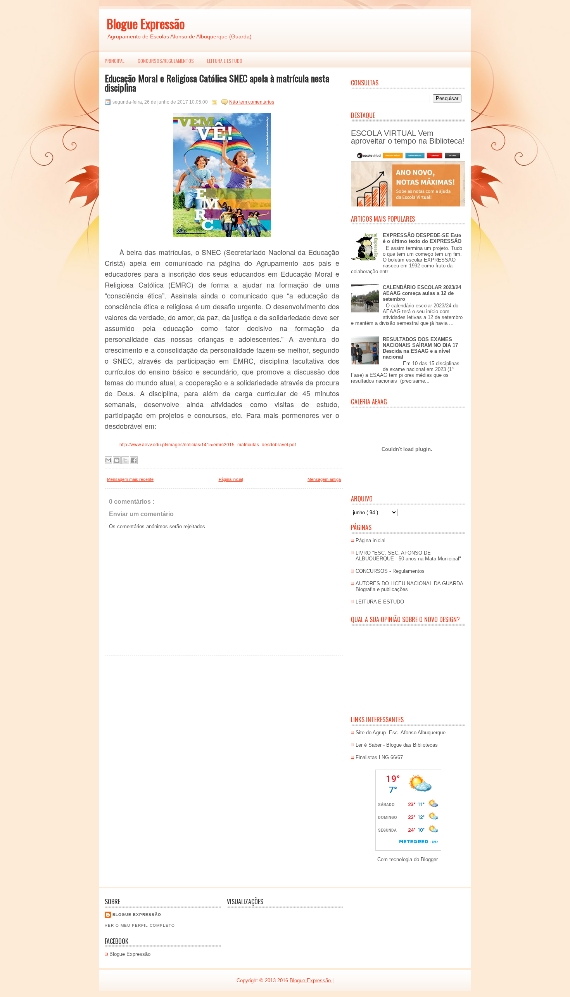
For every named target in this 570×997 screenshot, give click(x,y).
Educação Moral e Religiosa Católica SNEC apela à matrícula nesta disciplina (217, 82)
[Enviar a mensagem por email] (108, 460)
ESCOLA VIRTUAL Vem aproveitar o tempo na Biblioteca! (408, 137)
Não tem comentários (251, 102)
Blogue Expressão (146, 23)
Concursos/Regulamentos (166, 60)
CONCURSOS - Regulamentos (390, 571)
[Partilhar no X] (125, 460)
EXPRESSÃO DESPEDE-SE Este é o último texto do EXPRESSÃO (422, 238)
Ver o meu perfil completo (140, 925)
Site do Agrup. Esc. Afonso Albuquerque (401, 732)
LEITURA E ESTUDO (224, 60)
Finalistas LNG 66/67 (379, 757)
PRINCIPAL (114, 60)
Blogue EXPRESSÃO (136, 914)
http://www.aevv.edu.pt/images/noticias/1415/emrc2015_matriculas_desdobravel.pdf (207, 444)
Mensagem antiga (324, 479)
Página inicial (231, 479)
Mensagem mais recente (130, 479)
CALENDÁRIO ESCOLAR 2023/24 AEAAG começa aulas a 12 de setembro (422, 293)
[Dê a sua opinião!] (117, 460)
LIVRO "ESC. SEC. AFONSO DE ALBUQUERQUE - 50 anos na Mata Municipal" (408, 556)
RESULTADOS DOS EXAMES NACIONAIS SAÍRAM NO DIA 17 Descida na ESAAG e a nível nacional (420, 348)
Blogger (429, 859)
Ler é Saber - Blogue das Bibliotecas (397, 745)
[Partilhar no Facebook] (134, 460)
